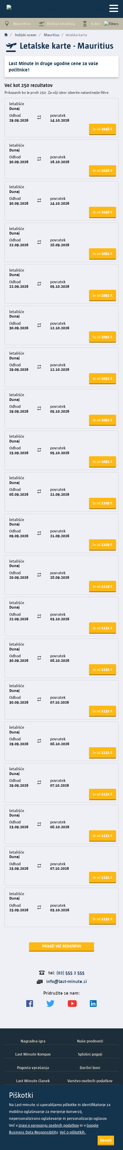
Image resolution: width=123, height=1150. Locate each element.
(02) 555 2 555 (70, 972)
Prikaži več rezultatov (61, 946)
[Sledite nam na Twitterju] (50, 1003)
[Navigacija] (113, 9)
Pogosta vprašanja (33, 1067)
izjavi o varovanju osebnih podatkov (49, 1125)
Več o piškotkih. (73, 1132)
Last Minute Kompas (33, 1054)
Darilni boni (90, 1067)
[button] (102, 129)
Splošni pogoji (90, 1054)
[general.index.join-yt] (72, 1003)
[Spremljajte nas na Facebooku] (29, 1003)
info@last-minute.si (66, 981)
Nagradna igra (33, 1041)
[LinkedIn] (93, 1003)
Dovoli (106, 1140)
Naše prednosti (90, 1041)
